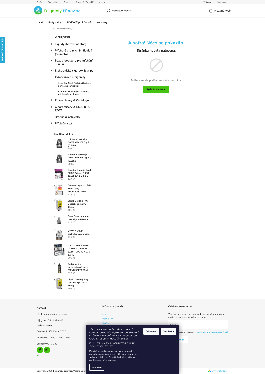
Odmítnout (151, 331)
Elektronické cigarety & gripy (74, 71)
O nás (39, 2)
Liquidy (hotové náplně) (70, 44)
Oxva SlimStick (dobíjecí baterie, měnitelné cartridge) (74, 84)
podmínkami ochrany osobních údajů (211, 332)
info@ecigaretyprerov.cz (56, 314)
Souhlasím (168, 331)
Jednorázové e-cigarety (70, 77)
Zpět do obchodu (156, 89)
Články (67, 2)
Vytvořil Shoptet (220, 370)
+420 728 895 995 (53, 320)
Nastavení (97, 367)
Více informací (110, 360)
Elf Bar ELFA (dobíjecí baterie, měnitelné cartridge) (73, 93)
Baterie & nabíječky (67, 117)
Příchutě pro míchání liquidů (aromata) (73, 52)
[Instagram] (47, 350)
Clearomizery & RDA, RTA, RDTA (72, 108)
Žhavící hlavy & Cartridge (72, 100)
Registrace (221, 2)
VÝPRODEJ (62, 37)
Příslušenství (63, 123)
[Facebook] (40, 350)
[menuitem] (39, 22)
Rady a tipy (53, 2)
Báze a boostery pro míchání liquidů (74, 62)
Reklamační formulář (84, 2)
